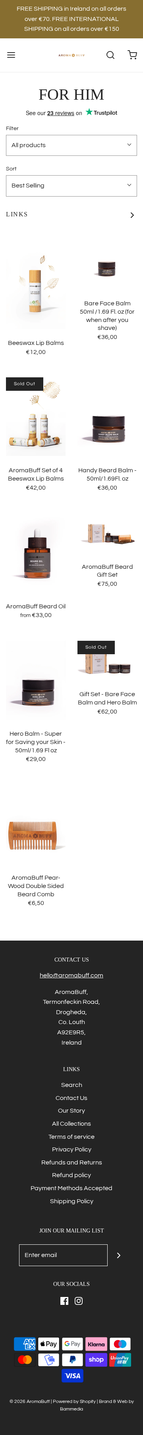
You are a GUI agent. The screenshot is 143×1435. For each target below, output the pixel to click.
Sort (11, 169)
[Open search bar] (110, 55)
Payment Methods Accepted (71, 1188)
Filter (12, 128)
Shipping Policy (71, 1201)
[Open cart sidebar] (132, 55)
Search (71, 1085)
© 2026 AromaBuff (30, 1401)
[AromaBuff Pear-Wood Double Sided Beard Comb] (36, 824)
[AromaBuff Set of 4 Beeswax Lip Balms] (36, 416)
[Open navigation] (11, 55)
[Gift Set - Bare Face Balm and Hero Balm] (107, 660)
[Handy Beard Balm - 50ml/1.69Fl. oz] (107, 416)
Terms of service (71, 1137)
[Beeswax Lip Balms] (36, 289)
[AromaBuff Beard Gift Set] (107, 533)
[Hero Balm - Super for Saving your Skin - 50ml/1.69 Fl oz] (36, 680)
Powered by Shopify (74, 1401)
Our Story (71, 1110)
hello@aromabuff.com (71, 975)
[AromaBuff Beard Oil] (36, 553)
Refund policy (71, 1175)
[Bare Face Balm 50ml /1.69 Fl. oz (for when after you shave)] (107, 270)
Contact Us (71, 1098)
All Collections (71, 1124)
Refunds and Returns (71, 1162)
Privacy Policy (71, 1149)
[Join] (118, 1255)
